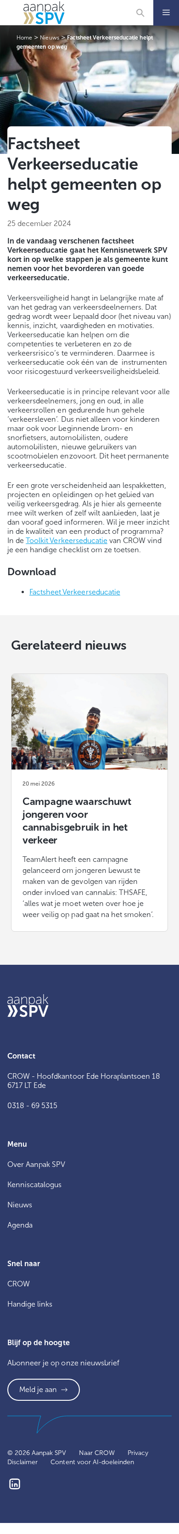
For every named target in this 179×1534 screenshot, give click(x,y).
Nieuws (19, 1204)
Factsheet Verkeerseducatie (74, 592)
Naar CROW (97, 1453)
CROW (18, 1283)
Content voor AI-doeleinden (92, 1462)
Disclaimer (22, 1462)
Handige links (29, 1304)
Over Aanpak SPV (36, 1164)
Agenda (20, 1225)
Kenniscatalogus (34, 1184)
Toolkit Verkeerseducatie (66, 540)
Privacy (138, 1453)
